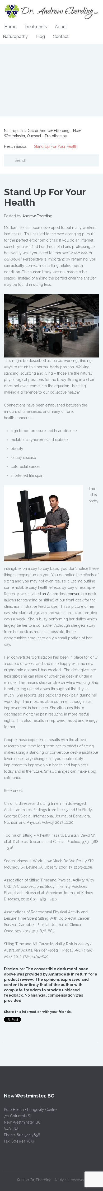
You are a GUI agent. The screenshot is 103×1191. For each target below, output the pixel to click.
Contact (61, 36)
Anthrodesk (59, 974)
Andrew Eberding (37, 216)
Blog (40, 36)
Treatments (35, 26)
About (61, 26)
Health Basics (15, 146)
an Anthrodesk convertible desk (69, 594)
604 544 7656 (28, 1135)
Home (10, 26)
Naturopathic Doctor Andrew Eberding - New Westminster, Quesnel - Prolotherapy (42, 133)
